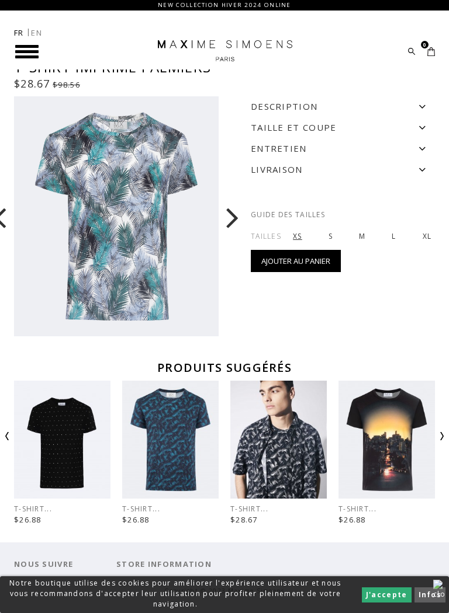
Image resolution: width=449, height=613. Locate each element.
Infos (430, 595)
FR (19, 33)
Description (284, 106)
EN (36, 33)
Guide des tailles (288, 215)
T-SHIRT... (33, 509)
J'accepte (386, 595)
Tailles (266, 236)
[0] (431, 51)
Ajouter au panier (295, 261)
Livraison (277, 169)
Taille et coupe (294, 127)
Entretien (279, 148)
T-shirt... (141, 509)
